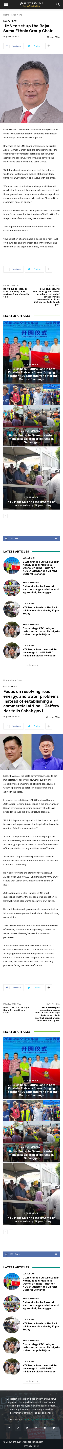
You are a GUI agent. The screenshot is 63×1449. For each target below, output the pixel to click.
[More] (48, 46)
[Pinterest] (36, 1427)
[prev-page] (5, 516)
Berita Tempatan (31, 431)
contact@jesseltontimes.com (38, 1419)
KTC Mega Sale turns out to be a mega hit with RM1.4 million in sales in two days (40, 652)
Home (6, 14)
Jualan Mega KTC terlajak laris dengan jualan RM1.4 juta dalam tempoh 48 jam (41, 631)
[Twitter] (54, 1427)
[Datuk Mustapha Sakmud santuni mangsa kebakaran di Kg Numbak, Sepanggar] (31, 415)
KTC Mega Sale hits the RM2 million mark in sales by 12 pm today (31, 503)
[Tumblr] (45, 1427)
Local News (16, 14)
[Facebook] (9, 1427)
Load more (30, 665)
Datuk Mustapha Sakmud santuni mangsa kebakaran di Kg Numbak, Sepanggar (31, 439)
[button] (5, 4)
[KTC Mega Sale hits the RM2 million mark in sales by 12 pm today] (31, 478)
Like (55, 538)
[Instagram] (18, 1427)
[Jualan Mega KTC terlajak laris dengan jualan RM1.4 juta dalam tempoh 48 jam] (11, 630)
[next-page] (11, 516)
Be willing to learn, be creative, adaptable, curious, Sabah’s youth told (16, 293)
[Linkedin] (27, 1427)
